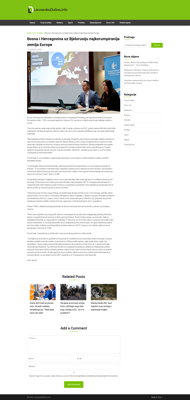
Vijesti (32, 23)
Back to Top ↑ (157, 397)
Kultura (60, 23)
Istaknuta (128, 110)
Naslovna (31, 33)
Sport (70, 23)
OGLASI (127, 120)
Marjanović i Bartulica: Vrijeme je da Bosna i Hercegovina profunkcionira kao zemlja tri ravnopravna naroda (141, 73)
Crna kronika (45, 23)
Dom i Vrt (110, 23)
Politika (81, 23)
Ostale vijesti (125, 23)
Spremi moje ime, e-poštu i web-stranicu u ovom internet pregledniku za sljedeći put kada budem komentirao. (73, 376)
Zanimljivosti (95, 23)
